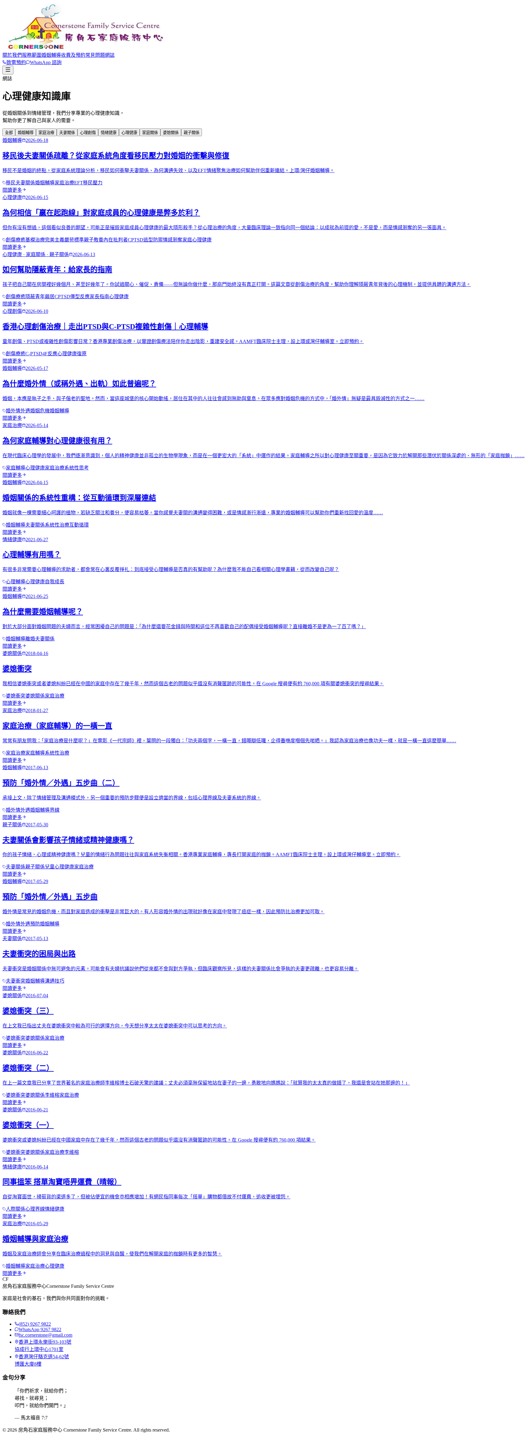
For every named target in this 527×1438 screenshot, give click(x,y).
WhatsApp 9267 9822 (40, 1329)
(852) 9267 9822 (35, 1324)
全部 (9, 132)
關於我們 (12, 55)
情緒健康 (109, 132)
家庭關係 (150, 132)
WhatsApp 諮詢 (46, 62)
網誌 (110, 55)
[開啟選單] (7, 70)
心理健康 (129, 132)
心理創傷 (88, 132)
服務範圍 (31, 55)
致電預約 (16, 62)
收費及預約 (73, 55)
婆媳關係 (171, 132)
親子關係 (191, 132)
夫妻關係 (67, 132)
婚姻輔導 (51, 55)
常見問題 (95, 55)
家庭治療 (46, 132)
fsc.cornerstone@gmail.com (45, 1335)
